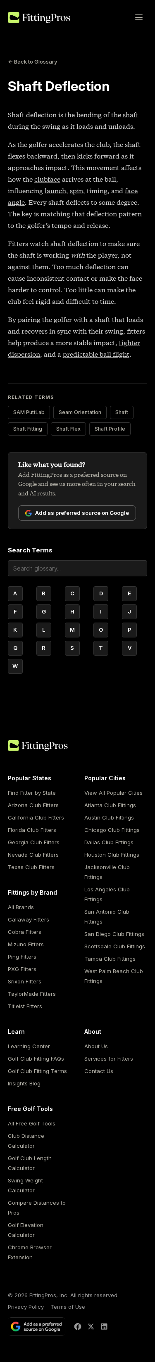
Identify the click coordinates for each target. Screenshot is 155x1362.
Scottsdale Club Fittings (114, 946)
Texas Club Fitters (31, 867)
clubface (47, 179)
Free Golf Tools (30, 1108)
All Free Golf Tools (31, 1123)
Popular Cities (105, 778)
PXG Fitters (22, 969)
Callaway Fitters (28, 919)
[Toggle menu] (139, 17)
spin (76, 191)
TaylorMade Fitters (32, 993)
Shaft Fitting (27, 429)
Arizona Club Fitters (33, 805)
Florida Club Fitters (32, 830)
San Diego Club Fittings (114, 934)
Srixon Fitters (24, 981)
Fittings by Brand (32, 892)
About (92, 1031)
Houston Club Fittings (111, 854)
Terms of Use (67, 1306)
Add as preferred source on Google (82, 512)
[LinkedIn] (104, 1326)
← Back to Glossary (32, 61)
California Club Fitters (36, 817)
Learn (16, 1031)
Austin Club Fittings (109, 817)
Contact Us (98, 1071)
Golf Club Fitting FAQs (36, 1058)
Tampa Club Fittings (110, 958)
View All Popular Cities (113, 792)
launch (55, 191)
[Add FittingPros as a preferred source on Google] (37, 1326)
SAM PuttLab (29, 412)
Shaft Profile (110, 429)
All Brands (21, 907)
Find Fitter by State (32, 792)
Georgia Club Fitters (34, 842)
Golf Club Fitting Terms (37, 1071)
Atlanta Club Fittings (110, 805)
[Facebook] (78, 1326)
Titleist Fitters (25, 1006)
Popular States (29, 778)
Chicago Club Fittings (112, 830)
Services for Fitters (108, 1058)
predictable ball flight (96, 354)
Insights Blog (24, 1083)
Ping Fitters (22, 956)
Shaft (121, 412)
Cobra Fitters (24, 932)
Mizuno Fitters (26, 944)
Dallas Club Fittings (109, 842)
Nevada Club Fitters (33, 854)
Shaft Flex (68, 429)
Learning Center (29, 1046)
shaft (130, 115)
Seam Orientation (80, 412)
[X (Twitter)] (91, 1326)
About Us (96, 1046)
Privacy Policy (26, 1306)
